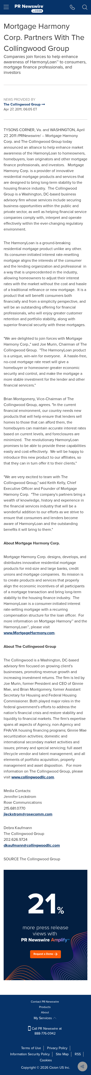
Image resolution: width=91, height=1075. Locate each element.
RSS (78, 1054)
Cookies (46, 1060)
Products (45, 1007)
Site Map (62, 1054)
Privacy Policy (57, 1048)
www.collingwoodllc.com (32, 777)
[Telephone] (72, 7)
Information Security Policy (30, 1054)
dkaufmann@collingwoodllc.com (32, 845)
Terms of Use (31, 1048)
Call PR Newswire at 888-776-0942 (46, 1031)
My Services (43, 1018)
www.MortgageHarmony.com (29, 633)
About (45, 1012)
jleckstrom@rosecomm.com (28, 814)
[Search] (85, 7)
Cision (53, 1067)
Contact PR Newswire (45, 1001)
